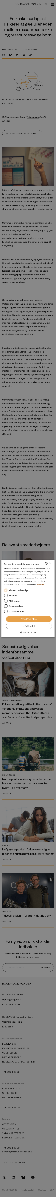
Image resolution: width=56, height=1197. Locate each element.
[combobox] (46, 563)
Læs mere (41, 584)
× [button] (50, 563)
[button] (28, 632)
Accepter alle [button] (29, 619)
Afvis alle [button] (29, 626)
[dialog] (28, 598)
